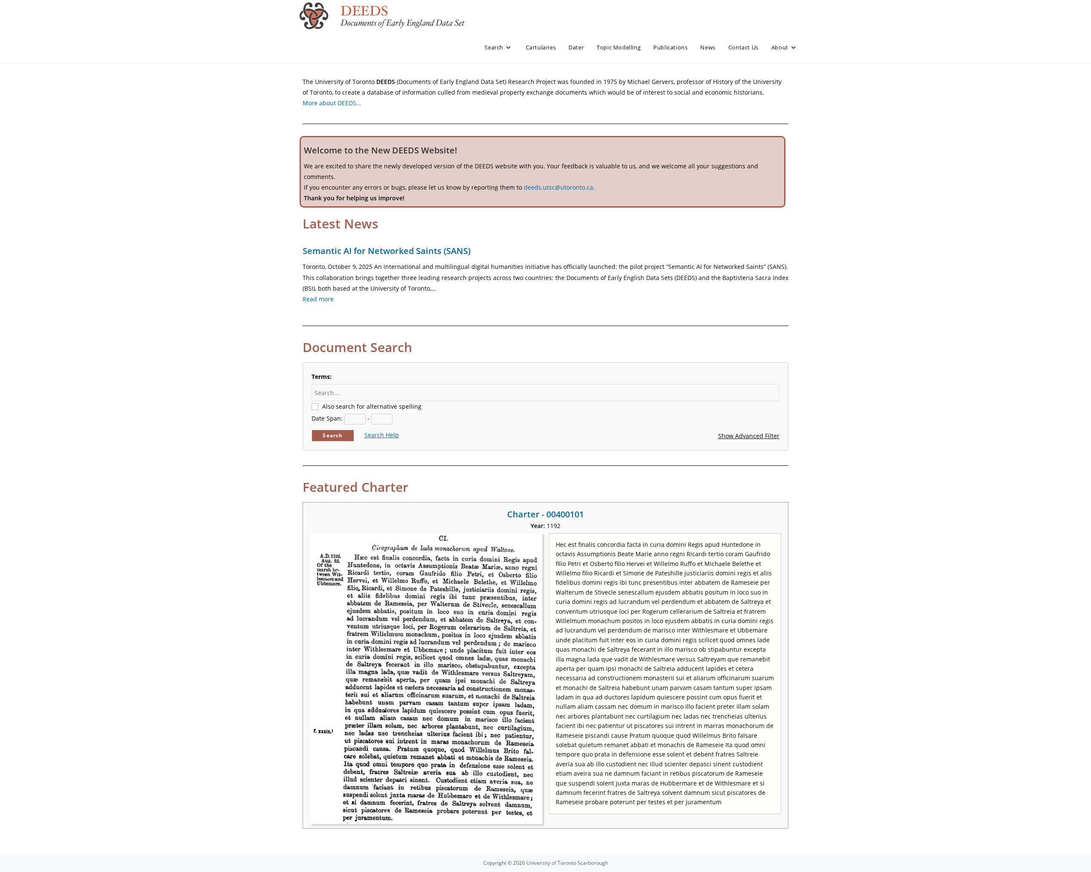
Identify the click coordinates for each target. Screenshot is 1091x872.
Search (333, 435)
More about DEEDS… (332, 103)
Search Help (381, 435)
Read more (318, 299)
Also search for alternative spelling (371, 406)
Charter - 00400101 (545, 514)
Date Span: (327, 418)
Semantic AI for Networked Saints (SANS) (386, 251)
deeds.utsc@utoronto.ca (558, 187)
